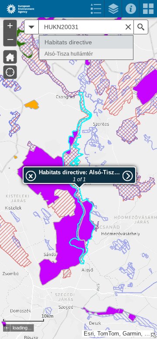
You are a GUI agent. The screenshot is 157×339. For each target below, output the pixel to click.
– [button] (10, 38)
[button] (7, 328)
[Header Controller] (78, 8)
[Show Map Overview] (153, 335)
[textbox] (86, 27)
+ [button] (10, 25)
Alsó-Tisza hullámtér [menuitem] (68, 54)
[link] (17, 8)
